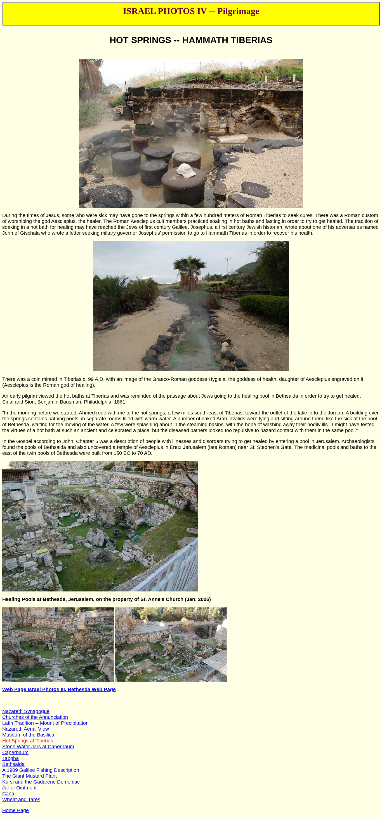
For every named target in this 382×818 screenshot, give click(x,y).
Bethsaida (13, 764)
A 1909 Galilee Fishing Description (40, 770)
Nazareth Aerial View (25, 729)
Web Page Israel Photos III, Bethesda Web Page (59, 689)
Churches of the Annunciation (35, 717)
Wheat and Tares (21, 799)
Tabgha (10, 758)
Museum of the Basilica (28, 735)
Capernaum (15, 752)
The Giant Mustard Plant (29, 776)
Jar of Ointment (19, 788)
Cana (8, 793)
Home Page (15, 810)
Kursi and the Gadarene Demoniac (41, 782)
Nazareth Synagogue (25, 711)
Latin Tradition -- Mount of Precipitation (45, 723)
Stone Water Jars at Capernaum (38, 746)
